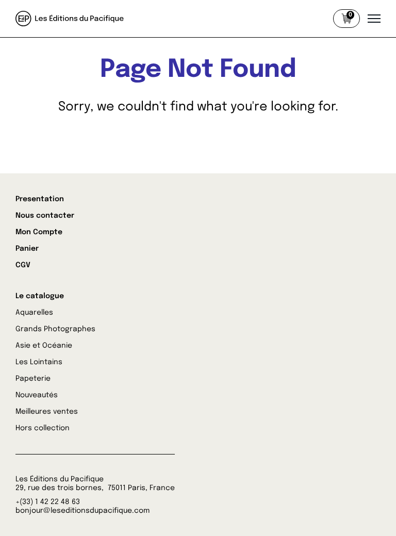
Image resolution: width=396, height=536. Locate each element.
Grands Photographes (55, 329)
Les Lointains (38, 362)
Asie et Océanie (43, 345)
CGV (22, 265)
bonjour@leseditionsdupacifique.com (82, 510)
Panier (27, 248)
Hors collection (42, 428)
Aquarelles (34, 312)
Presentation (39, 199)
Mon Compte (38, 232)
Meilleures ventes (46, 411)
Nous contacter (44, 215)
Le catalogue (39, 296)
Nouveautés (36, 395)
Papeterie (33, 378)
